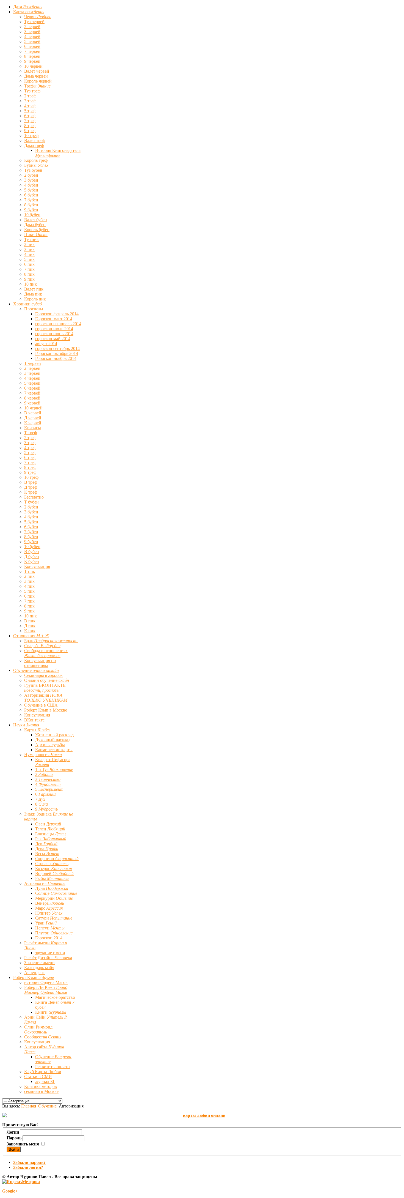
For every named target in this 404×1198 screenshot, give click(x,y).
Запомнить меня (23, 1144)
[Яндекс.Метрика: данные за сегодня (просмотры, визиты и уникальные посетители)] (21, 1181)
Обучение (47, 1106)
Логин (13, 1132)
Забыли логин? (28, 1167)
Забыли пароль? (29, 1162)
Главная (28, 1106)
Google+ (10, 1191)
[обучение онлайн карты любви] (202, 1115)
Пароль (14, 1138)
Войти (14, 1149)
